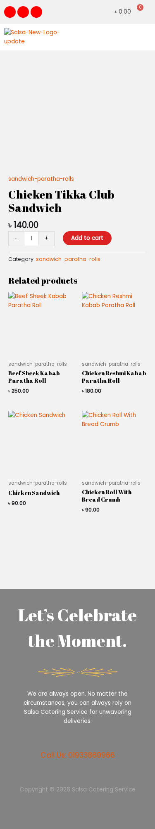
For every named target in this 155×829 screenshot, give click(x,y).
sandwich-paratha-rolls (41, 179)
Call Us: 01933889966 (78, 755)
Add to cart (87, 238)
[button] (144, 37)
